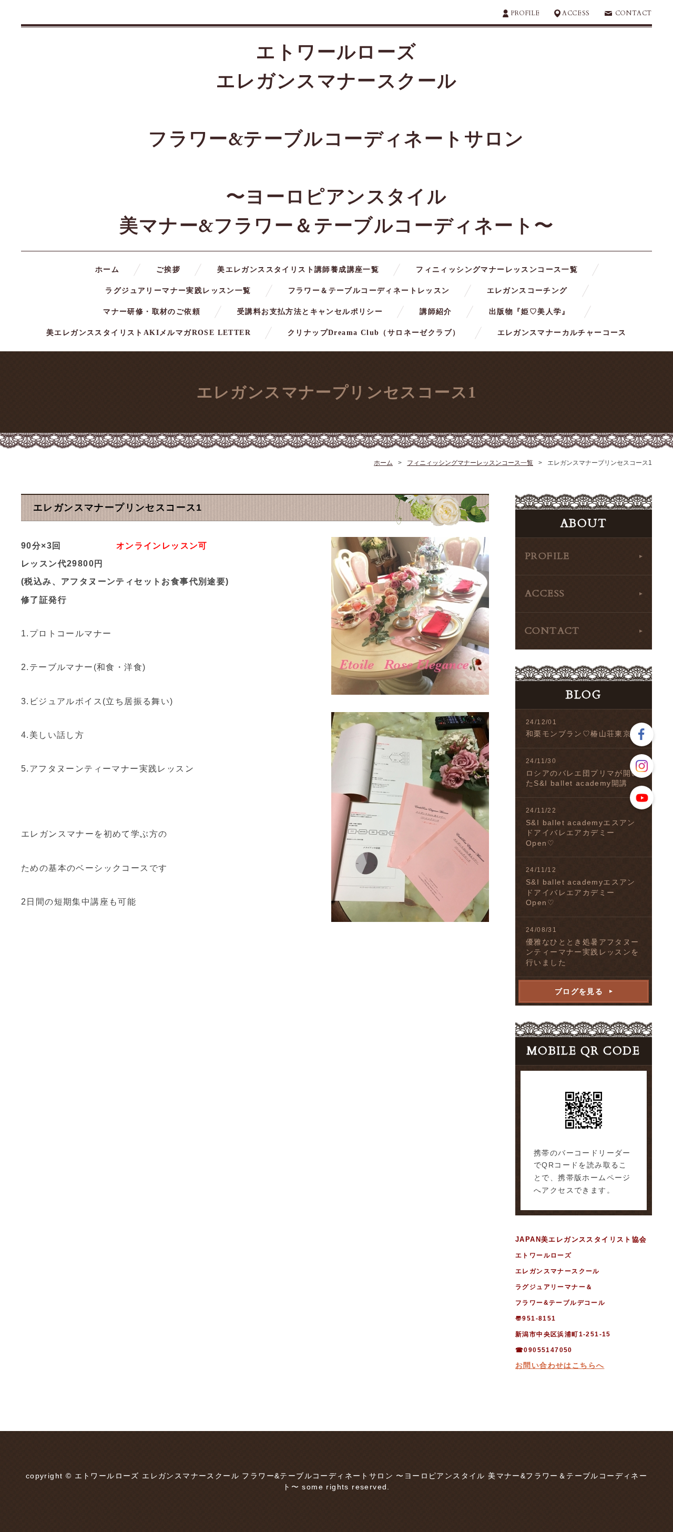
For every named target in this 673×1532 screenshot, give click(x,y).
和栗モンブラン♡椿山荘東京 (578, 733)
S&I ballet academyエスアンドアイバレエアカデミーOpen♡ (581, 832)
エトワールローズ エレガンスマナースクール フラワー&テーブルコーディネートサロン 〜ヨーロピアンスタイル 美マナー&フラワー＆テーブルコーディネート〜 (336, 139)
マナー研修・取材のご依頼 (151, 312)
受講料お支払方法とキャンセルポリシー (310, 312)
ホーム (107, 269)
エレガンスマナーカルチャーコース (562, 333)
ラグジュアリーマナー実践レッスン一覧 (178, 291)
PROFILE (525, 13)
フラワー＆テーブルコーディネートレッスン (369, 291)
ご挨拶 (168, 269)
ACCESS (576, 13)
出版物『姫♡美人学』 (529, 312)
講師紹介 (436, 312)
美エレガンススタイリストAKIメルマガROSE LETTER (148, 333)
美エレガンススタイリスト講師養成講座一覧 (298, 269)
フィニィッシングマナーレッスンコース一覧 (497, 269)
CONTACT (633, 13)
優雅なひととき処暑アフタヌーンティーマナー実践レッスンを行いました (582, 952)
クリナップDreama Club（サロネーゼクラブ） (374, 333)
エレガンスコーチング (527, 291)
